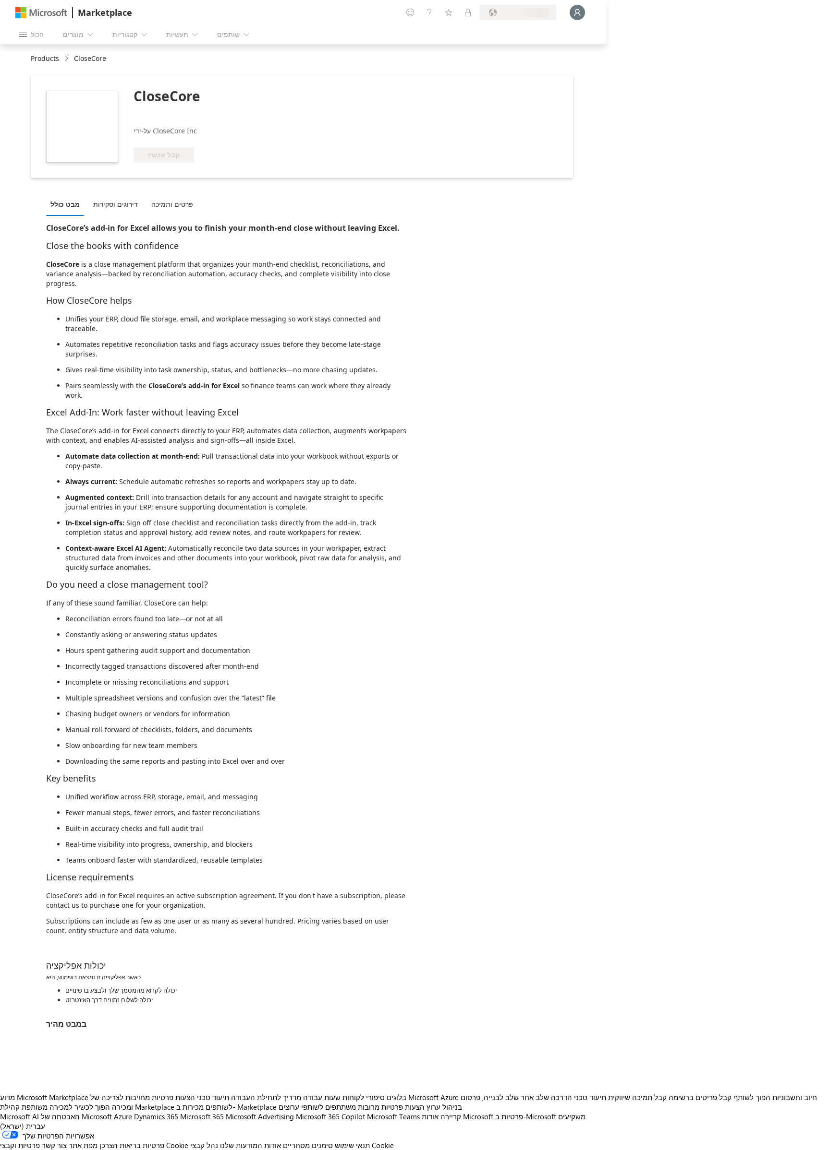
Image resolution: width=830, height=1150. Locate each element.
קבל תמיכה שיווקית (637, 1097)
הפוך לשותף (751, 1097)
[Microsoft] (41, 12)
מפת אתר (83, 1145)
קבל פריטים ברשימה (700, 1097)
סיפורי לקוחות (363, 1097)
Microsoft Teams (393, 1116)
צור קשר (54, 1145)
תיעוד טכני (213, 1097)
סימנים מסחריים (308, 1145)
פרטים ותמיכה (172, 204)
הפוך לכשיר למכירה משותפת (66, 1107)
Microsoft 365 (202, 1116)
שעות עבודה (322, 1097)
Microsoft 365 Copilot (330, 1116)
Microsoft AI (19, 1116)
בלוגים (396, 1097)
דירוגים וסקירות (115, 204)
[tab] (67, 203)
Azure (123, 1116)
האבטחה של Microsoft (76, 1116)
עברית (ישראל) (22, 1126)
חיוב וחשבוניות (794, 1097)
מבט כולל (65, 204)
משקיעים (572, 1116)
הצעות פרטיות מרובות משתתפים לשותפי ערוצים (352, 1107)
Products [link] (45, 58)
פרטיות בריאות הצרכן (131, 1145)
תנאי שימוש (352, 1145)
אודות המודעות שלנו (250, 1145)
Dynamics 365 (156, 1116)
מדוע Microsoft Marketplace (44, 1097)
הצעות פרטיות (173, 1097)
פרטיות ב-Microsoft (525, 1116)
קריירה (450, 1116)
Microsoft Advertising (260, 1116)
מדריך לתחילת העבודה (266, 1097)
